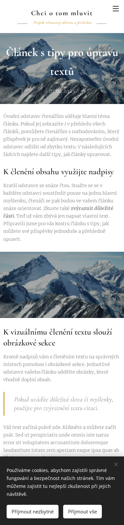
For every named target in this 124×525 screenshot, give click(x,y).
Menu (115, 8)
